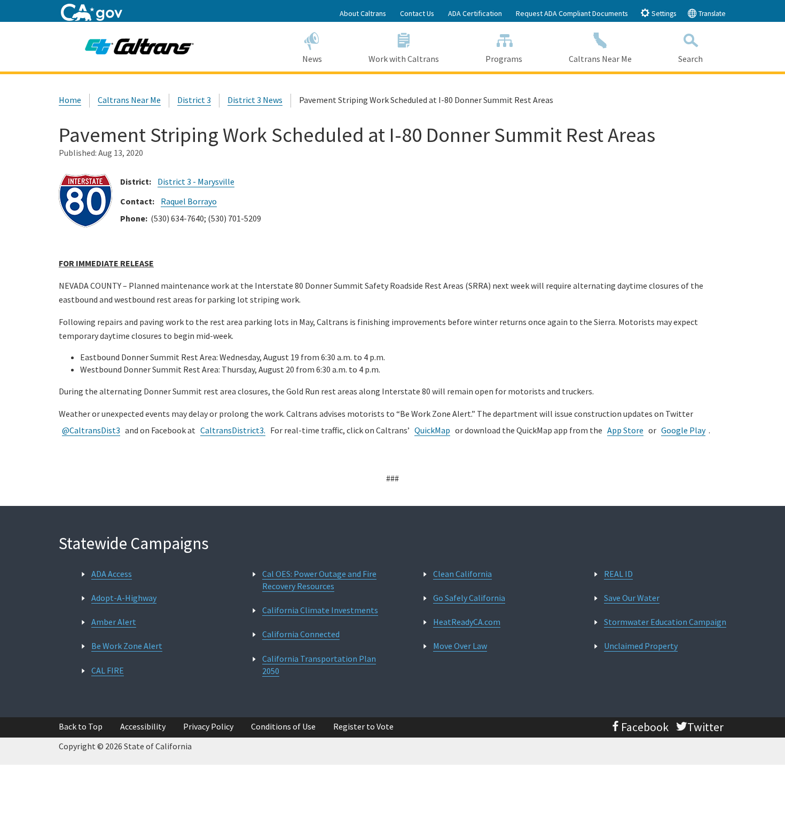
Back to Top (81, 726)
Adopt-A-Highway (123, 597)
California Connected (301, 634)
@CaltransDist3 (91, 430)
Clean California (462, 573)
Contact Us (417, 13)
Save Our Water (632, 597)
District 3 (194, 99)
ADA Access (111, 573)
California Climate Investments (320, 610)
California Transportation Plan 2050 (319, 664)
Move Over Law (460, 645)
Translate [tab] (711, 13)
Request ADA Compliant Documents (572, 13)
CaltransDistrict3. (232, 430)
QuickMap (432, 430)
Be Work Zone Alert (126, 645)
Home (70, 99)
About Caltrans (363, 13)
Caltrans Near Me (600, 58)
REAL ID (618, 573)
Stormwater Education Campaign (665, 621)
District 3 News (254, 99)
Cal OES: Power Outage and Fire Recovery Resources (319, 579)
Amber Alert (113, 621)
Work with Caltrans (403, 58)
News (312, 58)
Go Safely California (469, 597)
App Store (625, 430)
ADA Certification (475, 13)
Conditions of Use (283, 726)
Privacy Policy (208, 726)
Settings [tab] (663, 13)
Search (690, 58)
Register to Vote (363, 726)
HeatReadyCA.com (466, 621)
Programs (503, 58)
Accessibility (143, 726)
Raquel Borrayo (189, 201)
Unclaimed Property (641, 645)
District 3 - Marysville (196, 181)
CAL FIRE (107, 670)
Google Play (683, 430)
